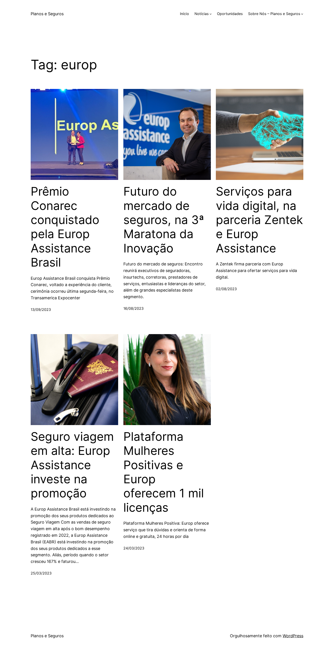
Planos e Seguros (47, 13)
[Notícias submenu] (210, 14)
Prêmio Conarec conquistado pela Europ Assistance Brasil (65, 227)
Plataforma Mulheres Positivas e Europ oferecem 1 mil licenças (163, 472)
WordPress (293, 635)
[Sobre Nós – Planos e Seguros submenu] (302, 14)
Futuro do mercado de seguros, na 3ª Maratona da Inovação (163, 219)
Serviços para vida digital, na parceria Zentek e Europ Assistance (259, 219)
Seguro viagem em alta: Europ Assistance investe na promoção (72, 465)
